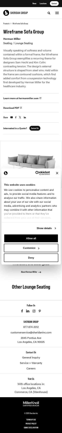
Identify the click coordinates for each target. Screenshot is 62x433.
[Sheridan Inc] (15, 13)
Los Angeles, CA (31, 388)
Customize (29, 248)
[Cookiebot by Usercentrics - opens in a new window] (37, 173)
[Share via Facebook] (15, 117)
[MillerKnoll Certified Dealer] (31, 403)
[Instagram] (34, 311)
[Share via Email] (11, 117)
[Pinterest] (40, 311)
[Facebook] (22, 310)
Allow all (31, 238)
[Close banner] (57, 173)
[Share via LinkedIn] (25, 117)
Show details (44, 228)
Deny (31, 257)
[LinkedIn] (27, 310)
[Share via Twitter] (20, 117)
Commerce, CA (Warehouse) (31, 392)
